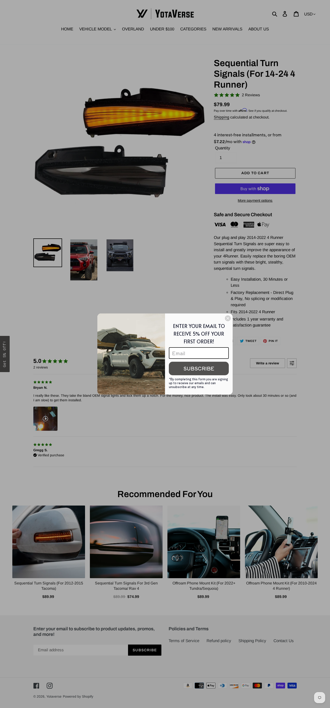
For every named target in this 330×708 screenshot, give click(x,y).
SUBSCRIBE (198, 368)
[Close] (228, 318)
